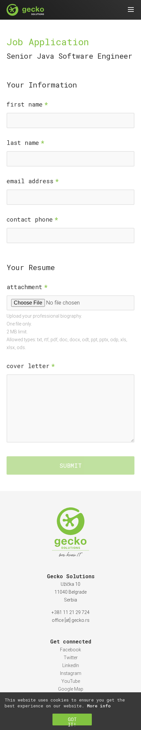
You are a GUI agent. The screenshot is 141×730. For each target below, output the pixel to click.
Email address (30, 181)
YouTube (70, 681)
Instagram (70, 673)
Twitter (71, 657)
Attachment (24, 287)
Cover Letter (28, 366)
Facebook (70, 649)
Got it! (72, 720)
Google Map (70, 689)
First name (25, 104)
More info (99, 706)
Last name (23, 143)
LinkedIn (70, 665)
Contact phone (30, 219)
